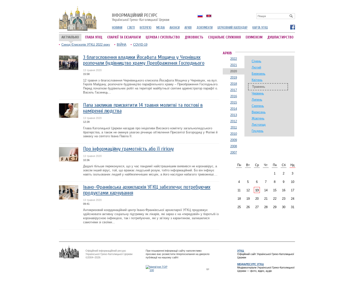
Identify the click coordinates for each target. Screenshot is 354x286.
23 (283, 198)
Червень (258, 93)
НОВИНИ (117, 27)
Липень (257, 99)
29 (274, 207)
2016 (233, 96)
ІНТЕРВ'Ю (145, 27)
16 (283, 190)
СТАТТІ (131, 27)
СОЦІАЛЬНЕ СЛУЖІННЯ (224, 37)
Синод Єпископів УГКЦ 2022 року (85, 44)
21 (266, 198)
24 (292, 198)
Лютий (256, 67)
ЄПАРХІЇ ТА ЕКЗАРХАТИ (124, 37)
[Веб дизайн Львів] (208, 269)
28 (266, 207)
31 (292, 207)
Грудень (257, 131)
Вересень (259, 112)
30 (283, 207)
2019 (233, 77)
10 (292, 182)
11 (239, 190)
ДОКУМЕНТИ (205, 27)
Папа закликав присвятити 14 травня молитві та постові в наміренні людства (143, 108)
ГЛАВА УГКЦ (93, 37)
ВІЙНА (121, 44)
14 (266, 190)
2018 (233, 84)
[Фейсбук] (292, 27)
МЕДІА (160, 27)
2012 (233, 121)
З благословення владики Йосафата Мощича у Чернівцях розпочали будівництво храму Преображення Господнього (143, 60)
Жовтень (258, 118)
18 (239, 198)
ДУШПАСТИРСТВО (280, 37)
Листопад (259, 124)
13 (257, 190)
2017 (233, 90)
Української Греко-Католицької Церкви (140, 17)
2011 (233, 127)
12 (248, 190)
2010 (233, 134)
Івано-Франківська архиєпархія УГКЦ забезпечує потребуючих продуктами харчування (146, 190)
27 (257, 207)
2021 (233, 65)
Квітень (257, 80)
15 (274, 190)
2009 (233, 140)
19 (248, 198)
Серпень (258, 106)
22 (274, 198)
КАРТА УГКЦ (260, 27)
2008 (233, 146)
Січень (256, 61)
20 (257, 198)
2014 (233, 109)
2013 (233, 115)
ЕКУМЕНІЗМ (254, 37)
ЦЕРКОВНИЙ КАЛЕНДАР (232, 27)
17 (292, 190)
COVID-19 (140, 44)
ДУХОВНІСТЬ (194, 37)
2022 (233, 59)
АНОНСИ (175, 27)
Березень (258, 73)
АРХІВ (188, 27)
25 (239, 207)
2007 (233, 152)
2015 (233, 102)
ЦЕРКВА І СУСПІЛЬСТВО (163, 37)
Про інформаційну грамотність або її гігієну (128, 149)
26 (248, 207)
